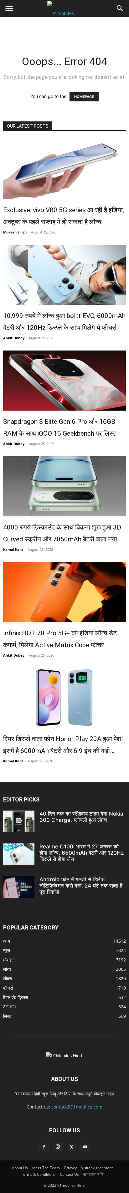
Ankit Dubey (13, 337)
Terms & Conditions (38, 1174)
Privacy (70, 1167)
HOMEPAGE (84, 97)
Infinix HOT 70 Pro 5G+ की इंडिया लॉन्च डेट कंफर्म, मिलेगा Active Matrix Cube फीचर (60, 639)
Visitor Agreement (97, 1167)
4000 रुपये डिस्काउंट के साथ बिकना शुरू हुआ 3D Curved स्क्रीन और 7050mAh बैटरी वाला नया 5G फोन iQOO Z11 (62, 534)
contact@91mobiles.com (76, 1107)
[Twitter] (71, 1147)
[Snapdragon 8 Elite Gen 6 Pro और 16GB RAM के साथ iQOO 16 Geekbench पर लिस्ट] (64, 381)
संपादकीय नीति (93, 1174)
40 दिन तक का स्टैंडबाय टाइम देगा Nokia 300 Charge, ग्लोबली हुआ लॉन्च (81, 817)
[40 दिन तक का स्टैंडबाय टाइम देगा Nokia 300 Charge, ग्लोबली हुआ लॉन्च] (18, 821)
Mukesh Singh (15, 232)
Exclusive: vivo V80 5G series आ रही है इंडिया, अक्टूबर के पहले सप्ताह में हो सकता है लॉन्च (63, 216)
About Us (20, 1167)
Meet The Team (46, 1167)
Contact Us (69, 1174)
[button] (9, 8)
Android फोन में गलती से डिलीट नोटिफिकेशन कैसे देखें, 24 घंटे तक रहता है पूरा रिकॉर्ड (80, 885)
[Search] (120, 8)
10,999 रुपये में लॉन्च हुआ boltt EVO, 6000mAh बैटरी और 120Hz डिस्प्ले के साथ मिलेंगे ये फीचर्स (64, 321)
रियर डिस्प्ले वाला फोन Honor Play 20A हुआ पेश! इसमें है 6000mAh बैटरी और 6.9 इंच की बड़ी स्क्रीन (63, 746)
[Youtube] (85, 1147)
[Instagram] (57, 1147)
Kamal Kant (13, 549)
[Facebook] (44, 1147)
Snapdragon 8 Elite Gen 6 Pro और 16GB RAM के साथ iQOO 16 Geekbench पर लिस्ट (59, 427)
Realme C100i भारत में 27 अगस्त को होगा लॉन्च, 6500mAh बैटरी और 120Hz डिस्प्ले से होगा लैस (81, 852)
